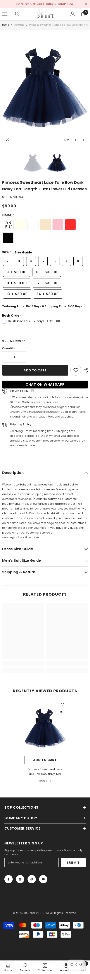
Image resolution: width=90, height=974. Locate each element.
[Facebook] (8, 879)
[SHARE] (84, 370)
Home (5, 24)
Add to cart (35, 370)
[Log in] (72, 14)
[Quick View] (61, 712)
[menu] (4, 14)
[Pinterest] (32, 879)
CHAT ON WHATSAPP (45, 384)
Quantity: (9, 348)
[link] (23, 663)
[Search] (17, 14)
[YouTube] (43, 879)
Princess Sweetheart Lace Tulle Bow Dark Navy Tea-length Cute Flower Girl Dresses (45, 771)
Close (86, 4)
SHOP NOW (66, 4)
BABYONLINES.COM (36, 913)
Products (19, 24)
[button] (75, 140)
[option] (45, 87)
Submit (73, 862)
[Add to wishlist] (75, 370)
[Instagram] (20, 879)
